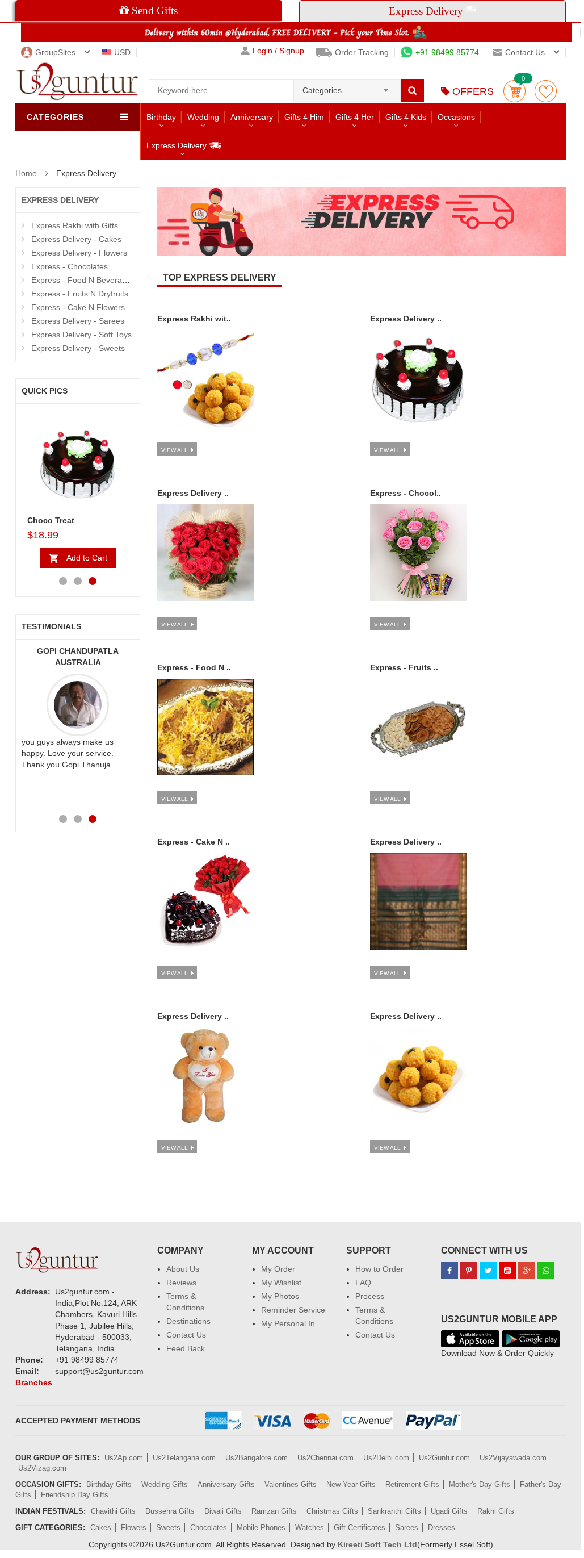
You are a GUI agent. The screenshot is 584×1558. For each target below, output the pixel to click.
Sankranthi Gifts (394, 1511)
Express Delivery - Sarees (77, 320)
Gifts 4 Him (304, 117)
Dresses (441, 1527)
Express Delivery (177, 145)
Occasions (456, 117)
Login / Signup (278, 51)
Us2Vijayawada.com (513, 1457)
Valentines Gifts (290, 1484)
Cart (514, 91)
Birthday (161, 117)
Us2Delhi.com (386, 1457)
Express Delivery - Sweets (78, 348)
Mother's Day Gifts (479, 1484)
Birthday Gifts (109, 1484)
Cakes (100, 1527)
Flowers (133, 1527)
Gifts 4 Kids (405, 117)
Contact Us (186, 1334)
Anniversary (251, 117)
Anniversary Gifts (226, 1484)
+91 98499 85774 (447, 52)
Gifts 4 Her (354, 117)
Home (26, 173)
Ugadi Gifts (449, 1511)
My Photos (280, 1296)
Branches (33, 1382)
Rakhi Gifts (495, 1511)
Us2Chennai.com (325, 1457)
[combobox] (347, 87)
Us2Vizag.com (42, 1468)
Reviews (181, 1282)
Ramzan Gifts (274, 1511)
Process (369, 1296)
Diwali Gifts (223, 1511)
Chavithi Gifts (113, 1511)
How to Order (379, 1268)
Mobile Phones (261, 1527)
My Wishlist (281, 1282)
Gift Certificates (359, 1527)
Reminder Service (293, 1309)
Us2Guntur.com (444, 1457)
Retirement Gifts (412, 1484)
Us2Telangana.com (185, 1457)
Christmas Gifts (332, 1511)
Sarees (406, 1527)
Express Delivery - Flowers (79, 252)
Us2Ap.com (123, 1457)
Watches (309, 1527)
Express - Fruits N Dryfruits (79, 293)
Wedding (203, 117)
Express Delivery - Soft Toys (81, 334)
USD (122, 52)
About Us (182, 1268)
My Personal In (288, 1323)
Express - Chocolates (69, 266)
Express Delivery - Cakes (76, 239)
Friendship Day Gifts (74, 1494)
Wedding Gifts (164, 1484)
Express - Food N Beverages (83, 280)
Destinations (188, 1321)
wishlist (546, 91)
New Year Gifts (351, 1484)
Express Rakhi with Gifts (74, 225)
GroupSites (55, 52)
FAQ (363, 1282)
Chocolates (208, 1527)
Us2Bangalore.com (256, 1457)
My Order (278, 1268)
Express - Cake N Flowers (78, 307)
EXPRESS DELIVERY (60, 199)
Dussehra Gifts (170, 1511)
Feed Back (185, 1348)
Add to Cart (86, 557)
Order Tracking (362, 52)
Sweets (168, 1527)
